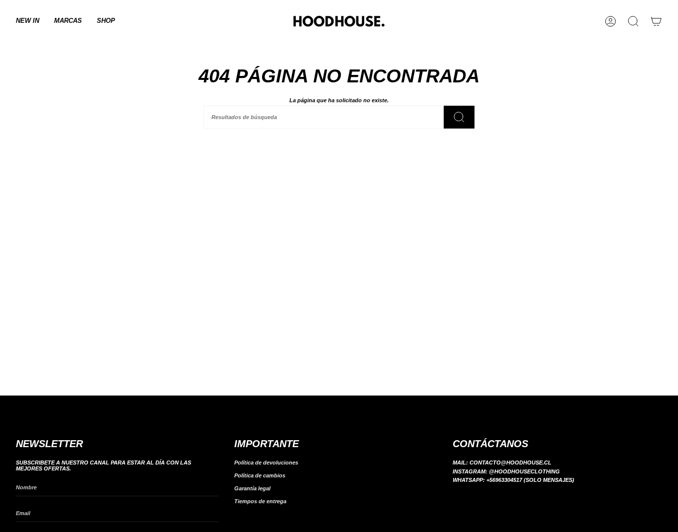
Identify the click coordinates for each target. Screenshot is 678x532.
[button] (68, 21)
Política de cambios (259, 475)
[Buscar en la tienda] (459, 117)
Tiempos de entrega (260, 501)
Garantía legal (252, 488)
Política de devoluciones (266, 463)
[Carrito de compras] (656, 21)
